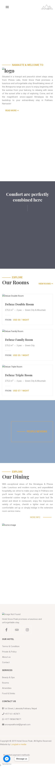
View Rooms (44, 284)
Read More (11, 110)
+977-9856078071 (13, 719)
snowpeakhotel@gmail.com (17, 724)
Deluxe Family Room (19, 340)
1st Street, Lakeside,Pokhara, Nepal (20, 708)
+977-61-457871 (12, 714)
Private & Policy (9, 651)
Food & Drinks (8, 693)
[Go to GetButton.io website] (6, 764)
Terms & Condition (10, 646)
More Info (35, 517)
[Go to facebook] (6, 758)
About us (6, 657)
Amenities (6, 688)
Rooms (5, 683)
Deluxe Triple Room (18, 375)
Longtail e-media (18, 744)
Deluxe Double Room (19, 304)
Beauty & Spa (8, 677)
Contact (6, 662)
